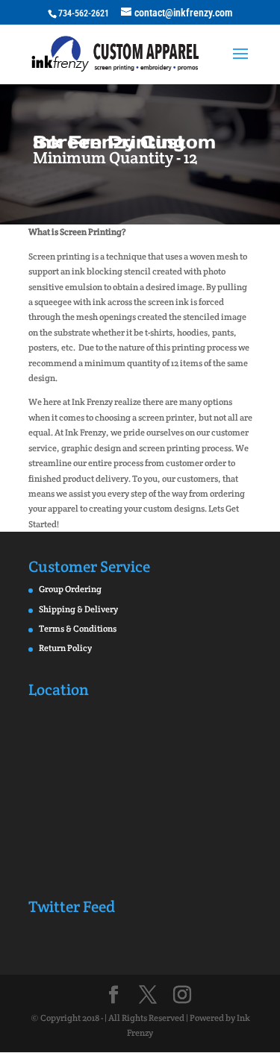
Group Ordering (70, 588)
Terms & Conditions (77, 628)
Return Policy (65, 647)
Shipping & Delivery (78, 608)
